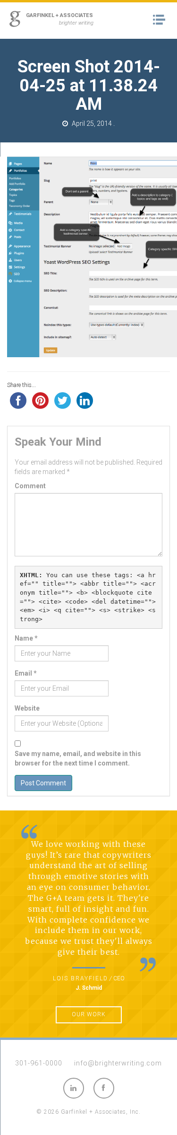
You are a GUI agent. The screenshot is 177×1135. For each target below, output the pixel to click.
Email (26, 673)
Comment (30, 486)
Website (27, 708)
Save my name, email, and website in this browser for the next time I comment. (78, 758)
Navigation (161, 19)
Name (26, 638)
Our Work (89, 1014)
